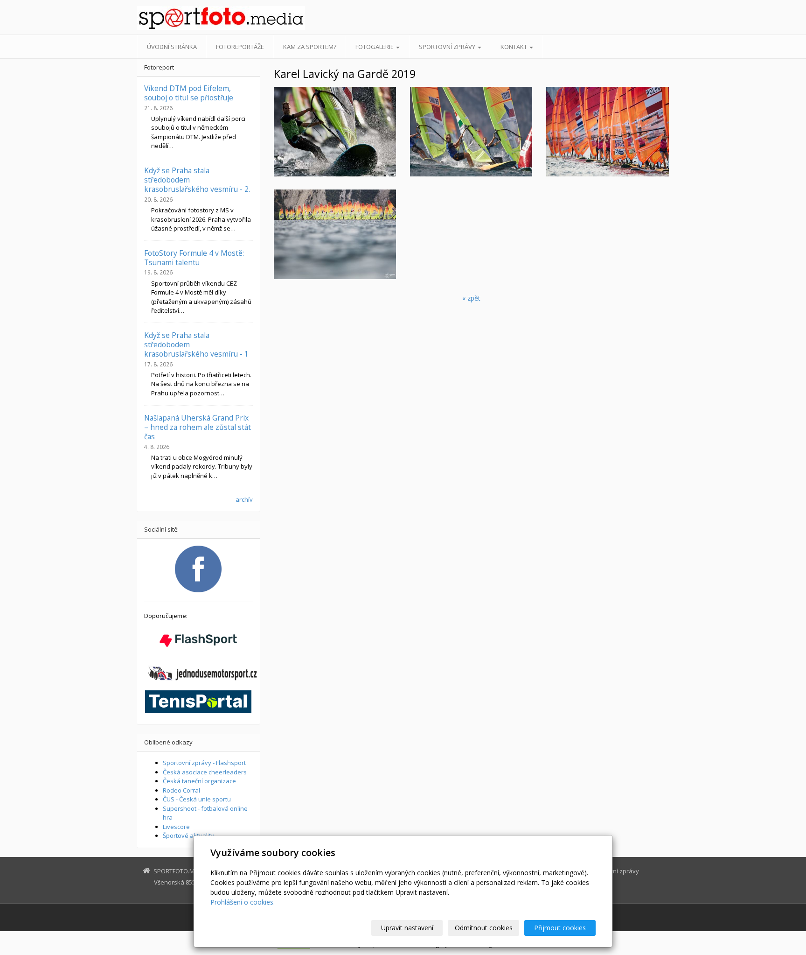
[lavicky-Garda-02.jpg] (471, 131)
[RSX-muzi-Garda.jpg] (335, 234)
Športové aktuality (188, 835)
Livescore (176, 826)
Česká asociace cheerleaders (205, 772)
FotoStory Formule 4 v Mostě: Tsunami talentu (194, 257)
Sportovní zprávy (448, 46)
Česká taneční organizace (199, 781)
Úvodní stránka (172, 46)
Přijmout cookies (560, 927)
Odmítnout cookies (484, 927)
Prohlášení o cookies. (242, 902)
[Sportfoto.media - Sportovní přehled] (221, 18)
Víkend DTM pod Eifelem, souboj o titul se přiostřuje (188, 93)
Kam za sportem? (309, 46)
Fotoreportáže (240, 46)
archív (244, 499)
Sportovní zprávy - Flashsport (204, 762)
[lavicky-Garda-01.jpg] (335, 131)
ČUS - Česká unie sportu (197, 799)
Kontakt (514, 46)
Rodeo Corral (181, 790)
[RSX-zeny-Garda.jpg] (607, 131)
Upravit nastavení (407, 927)
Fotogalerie (375, 46)
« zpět (471, 298)
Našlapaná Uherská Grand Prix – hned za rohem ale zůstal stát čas (197, 427)
